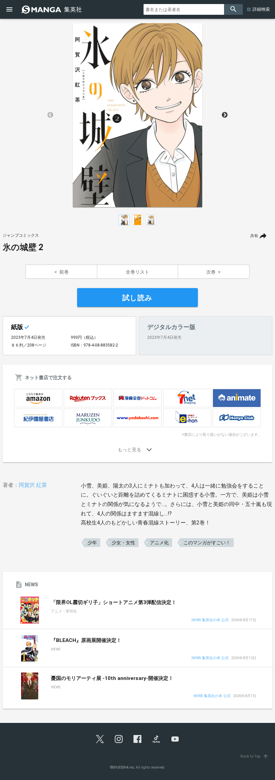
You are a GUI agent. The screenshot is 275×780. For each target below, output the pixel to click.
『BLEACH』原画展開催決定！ (86, 640)
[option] (137, 115)
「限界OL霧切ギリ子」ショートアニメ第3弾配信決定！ (113, 602)
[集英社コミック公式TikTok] (156, 739)
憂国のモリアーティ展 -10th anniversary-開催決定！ (112, 678)
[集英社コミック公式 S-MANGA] (52, 9)
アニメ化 (159, 542)
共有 (254, 235)
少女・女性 (123, 542)
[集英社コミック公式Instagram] (119, 739)
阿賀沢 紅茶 (33, 485)
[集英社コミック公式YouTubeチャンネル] (175, 739)
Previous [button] (50, 115)
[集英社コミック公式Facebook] (137, 739)
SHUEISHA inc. (123, 767)
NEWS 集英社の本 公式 (210, 620)
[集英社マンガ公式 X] (100, 739)
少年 (92, 542)
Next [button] (224, 115)
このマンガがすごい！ (206, 542)
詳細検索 (261, 9)
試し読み (137, 298)
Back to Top (254, 756)
